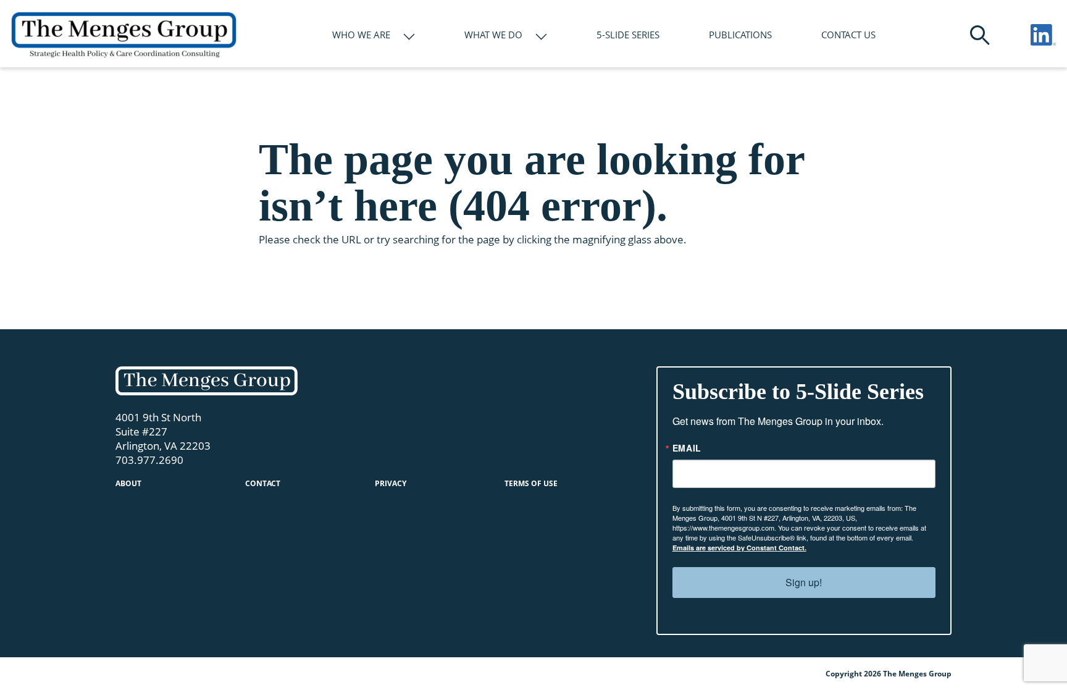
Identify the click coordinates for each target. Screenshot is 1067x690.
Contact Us (848, 34)
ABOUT (128, 483)
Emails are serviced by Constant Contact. (739, 547)
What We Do (493, 34)
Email (687, 448)
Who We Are (361, 34)
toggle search (980, 35)
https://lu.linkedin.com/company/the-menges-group (1043, 35)
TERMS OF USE (531, 483)
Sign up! (803, 582)
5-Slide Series (627, 34)
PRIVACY (390, 483)
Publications (740, 34)
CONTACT (262, 483)
